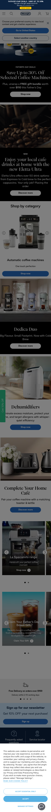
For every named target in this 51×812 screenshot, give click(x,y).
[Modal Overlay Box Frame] (25, 5)
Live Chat (41, 806)
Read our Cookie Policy (15, 781)
